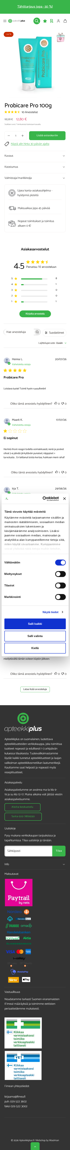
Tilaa (59, 851)
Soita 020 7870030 (23, 816)
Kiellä (35, 648)
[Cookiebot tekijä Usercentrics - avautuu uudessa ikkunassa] (44, 498)
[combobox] (52, 343)
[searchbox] (19, 332)
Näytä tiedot (50, 612)
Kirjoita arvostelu (35, 314)
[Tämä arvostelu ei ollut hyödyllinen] (62, 403)
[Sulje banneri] (64, 498)
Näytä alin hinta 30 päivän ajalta (30, 144)
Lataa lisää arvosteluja (35, 689)
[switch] (60, 574)
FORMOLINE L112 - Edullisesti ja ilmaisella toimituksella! (35, 6)
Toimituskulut (21, 124)
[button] (4, 21)
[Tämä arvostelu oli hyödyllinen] (56, 403)
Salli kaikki (35, 623)
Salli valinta (35, 636)
